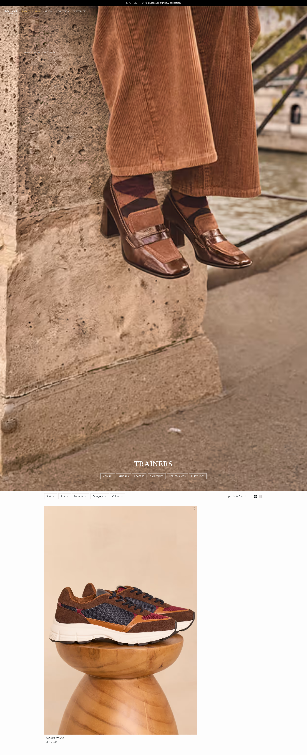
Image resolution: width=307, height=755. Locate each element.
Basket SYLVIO (55, 737)
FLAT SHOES (197, 476)
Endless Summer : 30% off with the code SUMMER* (153, 2)
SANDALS (123, 476)
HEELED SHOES (177, 476)
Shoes (52, 52)
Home (27, 52)
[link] (31, 11)
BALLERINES (156, 476)
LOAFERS (139, 476)
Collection (39, 52)
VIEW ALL (108, 476)
